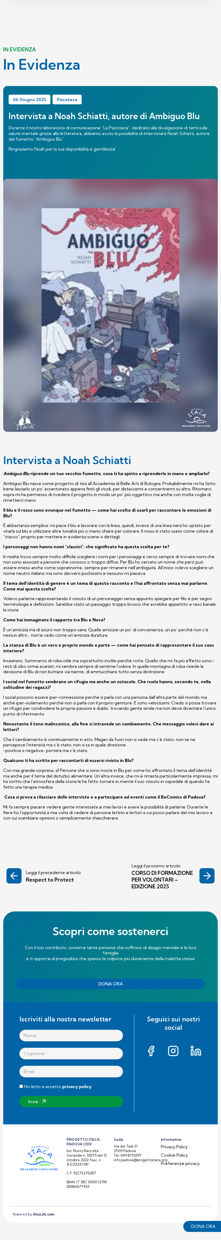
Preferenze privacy (180, 1163)
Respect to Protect (50, 879)
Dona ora (203, 1226)
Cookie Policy (174, 1155)
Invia (33, 1101)
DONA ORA (110, 983)
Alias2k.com (43, 1214)
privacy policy (77, 1086)
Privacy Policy (174, 1146)
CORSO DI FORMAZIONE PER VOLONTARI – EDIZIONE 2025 (162, 880)
